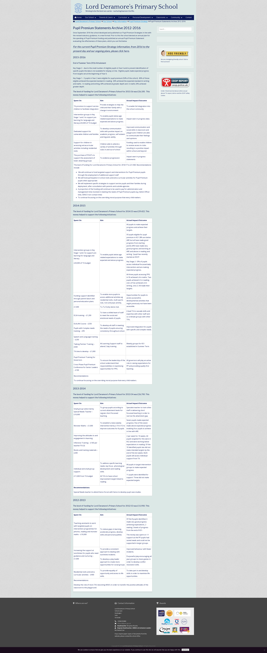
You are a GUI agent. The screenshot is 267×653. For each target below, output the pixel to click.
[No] (264, 650)
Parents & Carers (106, 17)
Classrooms (160, 17)
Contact (189, 17)
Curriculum (122, 17)
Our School (89, 17)
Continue (185, 650)
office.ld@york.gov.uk (124, 623)
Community (175, 17)
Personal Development (142, 17)
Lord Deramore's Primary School (132, 6)
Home (79, 17)
